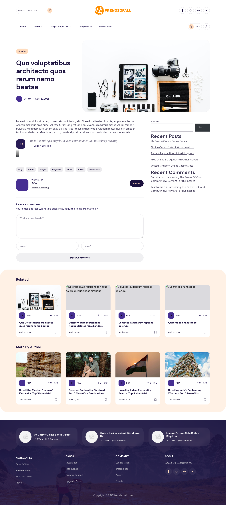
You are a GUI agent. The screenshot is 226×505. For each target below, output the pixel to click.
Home (23, 26)
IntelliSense (72, 468)
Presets (119, 481)
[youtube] (198, 10)
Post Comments (80, 257)
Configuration (122, 462)
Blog (20, 169)
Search (37, 26)
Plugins (119, 474)
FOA (34, 183)
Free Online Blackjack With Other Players (174, 159)
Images (43, 169)
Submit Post (105, 26)
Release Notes (23, 470)
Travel (80, 169)
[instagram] (190, 10)
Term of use (22, 464)
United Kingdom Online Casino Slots (172, 165)
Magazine (56, 169)
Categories (83, 26)
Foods (31, 169)
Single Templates (59, 26)
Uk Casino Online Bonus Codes (169, 141)
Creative (22, 51)
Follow (136, 183)
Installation (71, 462)
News (69, 169)
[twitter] (206, 10)
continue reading (40, 187)
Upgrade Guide (24, 476)
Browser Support (74, 474)
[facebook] (182, 10)
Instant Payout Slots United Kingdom (172, 153)
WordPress (94, 169)
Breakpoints (121, 468)
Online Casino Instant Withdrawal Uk (172, 147)
